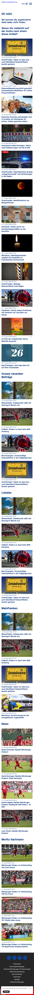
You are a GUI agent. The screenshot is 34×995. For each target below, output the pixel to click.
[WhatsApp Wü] (25, 958)
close (30, 988)
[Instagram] (14, 958)
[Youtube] (20, 958)
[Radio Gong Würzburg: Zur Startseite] (9, 3)
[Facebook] (9, 958)
